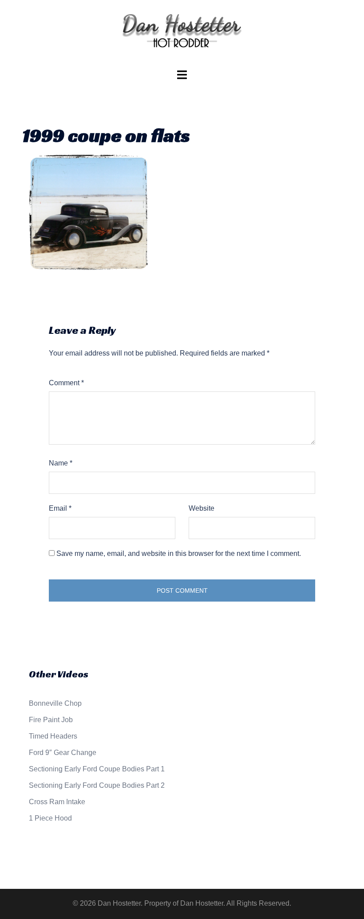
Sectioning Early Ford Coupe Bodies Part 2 (97, 785)
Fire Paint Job (51, 719)
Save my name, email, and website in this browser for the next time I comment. (178, 553)
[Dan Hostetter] (182, 34)
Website (201, 508)
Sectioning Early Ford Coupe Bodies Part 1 (97, 769)
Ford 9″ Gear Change (62, 752)
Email (60, 508)
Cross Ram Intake (57, 802)
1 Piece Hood (50, 818)
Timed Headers (53, 736)
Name (60, 463)
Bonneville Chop (55, 703)
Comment (66, 383)
